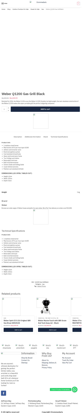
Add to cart (45, 109)
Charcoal (41, 318)
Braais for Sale (35, 9)
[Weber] (41, 121)
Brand (46, 137)
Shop (9, 9)
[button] (78, 3)
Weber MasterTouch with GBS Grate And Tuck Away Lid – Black (52, 322)
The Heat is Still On (51, 318)
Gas (43, 9)
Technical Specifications (59, 137)
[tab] (17, 136)
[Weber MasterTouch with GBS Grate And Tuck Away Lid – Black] (53, 307)
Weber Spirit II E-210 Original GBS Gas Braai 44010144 (17, 322)
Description (18, 137)
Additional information (33, 137)
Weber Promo (41, 286)
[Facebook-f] (3, 393)
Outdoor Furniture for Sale (21, 9)
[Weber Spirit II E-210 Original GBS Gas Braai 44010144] (18, 307)
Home (3, 9)
